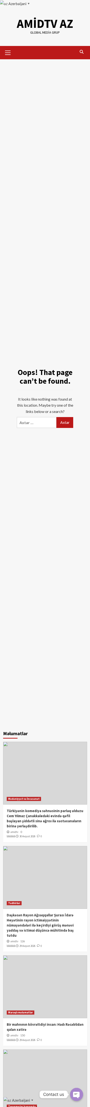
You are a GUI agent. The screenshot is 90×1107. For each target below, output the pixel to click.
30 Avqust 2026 (27, 836)
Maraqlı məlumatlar (20, 1012)
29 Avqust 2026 (27, 946)
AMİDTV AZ (45, 23)
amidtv (14, 832)
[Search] (82, 52)
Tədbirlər (14, 903)
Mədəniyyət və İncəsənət (24, 798)
